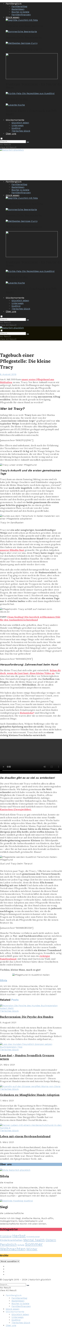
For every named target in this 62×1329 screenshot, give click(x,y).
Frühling (6, 1236)
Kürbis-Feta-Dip (17, 99)
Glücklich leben (20, 122)
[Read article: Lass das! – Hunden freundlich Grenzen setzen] (31, 1045)
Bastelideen (18, 9)
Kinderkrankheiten (11, 1240)
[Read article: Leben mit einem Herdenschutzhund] (31, 1126)
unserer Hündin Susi (12, 550)
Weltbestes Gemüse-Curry (24, 49)
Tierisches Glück (21, 130)
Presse (9, 1271)
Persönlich (8, 1244)
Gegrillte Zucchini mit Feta (24, 26)
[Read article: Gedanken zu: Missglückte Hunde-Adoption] (31, 1086)
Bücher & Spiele (20, 11)
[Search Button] (28, 142)
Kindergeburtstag (33, 1237)
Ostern (51, 1240)
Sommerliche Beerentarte (24, 37)
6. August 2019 (8, 374)
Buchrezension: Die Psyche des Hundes (26, 1017)
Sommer (34, 1244)
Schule (20, 1245)
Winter (31, 1249)
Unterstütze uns (15, 1274)
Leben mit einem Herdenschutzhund (25, 1136)
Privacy (10, 1269)
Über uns (11, 133)
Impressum (12, 1266)
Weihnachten (13, 1249)
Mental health (34, 1240)
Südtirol (16, 128)
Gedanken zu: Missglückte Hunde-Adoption (30, 1095)
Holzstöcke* (27, 712)
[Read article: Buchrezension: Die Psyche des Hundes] (31, 1007)
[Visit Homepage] (12, 150)
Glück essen (12, 17)
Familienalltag (19, 6)
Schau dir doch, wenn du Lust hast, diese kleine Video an (30, 672)
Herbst (19, 1236)
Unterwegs (18, 125)
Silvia (3, 980)
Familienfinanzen (21, 14)
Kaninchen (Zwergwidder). (15, 809)
